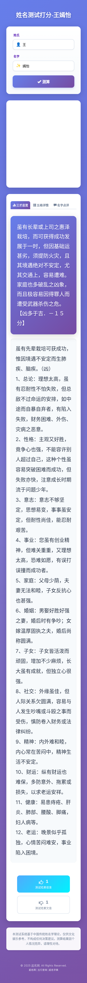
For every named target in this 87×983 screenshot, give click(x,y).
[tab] (20, 205)
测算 (45, 82)
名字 (16, 56)
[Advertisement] (43, 144)
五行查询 (42, 970)
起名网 (32, 970)
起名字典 (53, 970)
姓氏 (16, 35)
